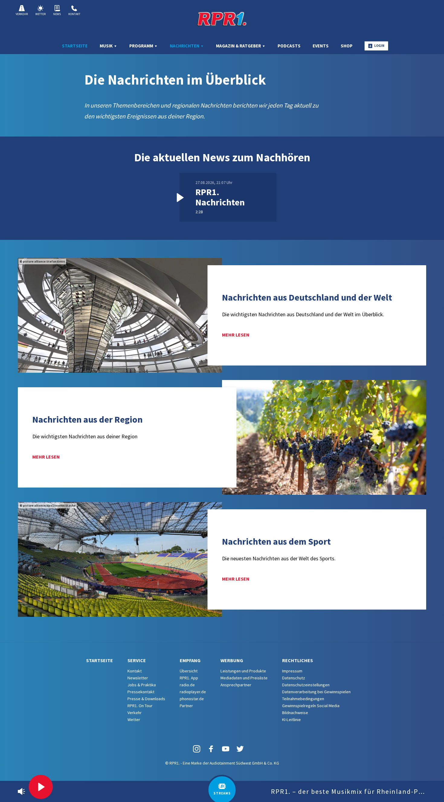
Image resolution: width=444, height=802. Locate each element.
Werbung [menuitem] (231, 660)
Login (379, 45)
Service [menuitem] (136, 660)
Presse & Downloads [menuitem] (146, 698)
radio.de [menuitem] (187, 685)
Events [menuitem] (321, 46)
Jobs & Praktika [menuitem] (141, 685)
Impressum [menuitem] (292, 671)
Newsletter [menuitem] (137, 678)
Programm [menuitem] (141, 46)
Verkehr (22, 14)
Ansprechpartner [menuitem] (235, 685)
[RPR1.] (221, 19)
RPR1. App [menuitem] (189, 678)
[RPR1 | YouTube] (225, 748)
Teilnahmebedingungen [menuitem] (303, 698)
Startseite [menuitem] (75, 46)
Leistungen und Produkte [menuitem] (243, 671)
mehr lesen (235, 335)
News (57, 14)
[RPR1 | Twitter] (240, 748)
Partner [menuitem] (186, 705)
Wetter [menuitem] (133, 719)
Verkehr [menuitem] (134, 712)
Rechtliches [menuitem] (297, 660)
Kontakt (74, 14)
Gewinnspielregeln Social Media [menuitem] (310, 705)
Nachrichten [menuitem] (185, 46)
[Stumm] (21, 791)
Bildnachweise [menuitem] (295, 712)
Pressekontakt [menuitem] (140, 691)
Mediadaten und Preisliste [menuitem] (244, 678)
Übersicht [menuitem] (189, 671)
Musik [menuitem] (107, 46)
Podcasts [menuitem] (289, 46)
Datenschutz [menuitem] (293, 678)
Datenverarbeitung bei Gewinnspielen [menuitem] (316, 691)
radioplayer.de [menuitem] (193, 691)
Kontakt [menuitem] (134, 671)
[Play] (41, 787)
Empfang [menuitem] (190, 660)
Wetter (40, 14)
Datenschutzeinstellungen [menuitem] (306, 685)
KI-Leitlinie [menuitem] (291, 719)
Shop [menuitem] (346, 46)
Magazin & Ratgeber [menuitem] (239, 46)
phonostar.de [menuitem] (192, 698)
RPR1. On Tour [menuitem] (140, 705)
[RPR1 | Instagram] (196, 748)
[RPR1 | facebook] (211, 748)
